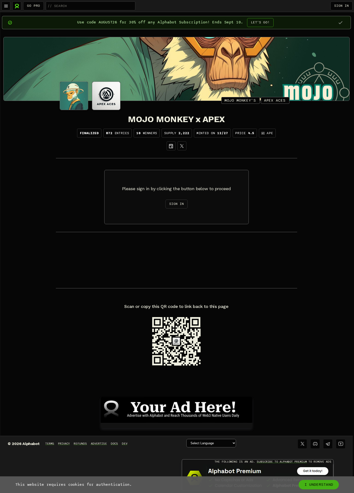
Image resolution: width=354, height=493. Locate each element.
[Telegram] (327, 443)
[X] (181, 145)
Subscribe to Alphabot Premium (282, 461)
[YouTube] (340, 443)
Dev (124, 443)
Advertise (99, 443)
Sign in (341, 6)
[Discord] (315, 443)
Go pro (33, 6)
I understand (318, 484)
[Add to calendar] (171, 145)
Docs (114, 443)
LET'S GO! (260, 22)
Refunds (80, 443)
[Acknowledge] (340, 22)
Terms (49, 443)
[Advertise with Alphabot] (176, 409)
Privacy (64, 443)
